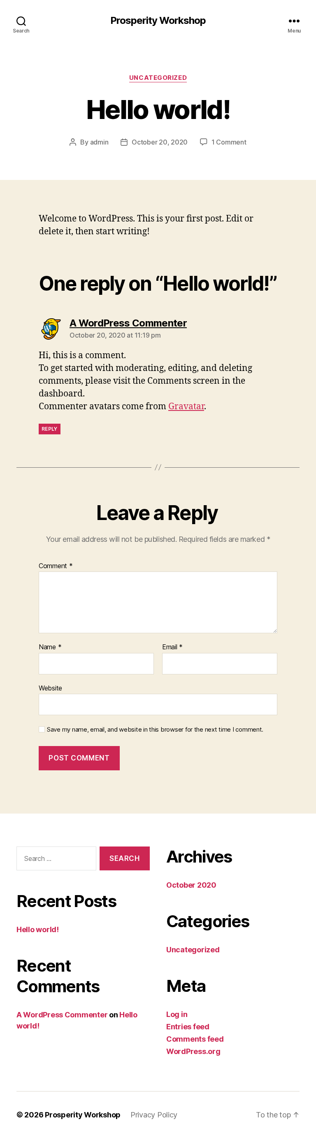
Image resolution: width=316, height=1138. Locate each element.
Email (172, 647)
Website (50, 688)
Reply (50, 429)
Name (50, 647)
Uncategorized (158, 78)
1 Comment (228, 142)
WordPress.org (193, 1051)
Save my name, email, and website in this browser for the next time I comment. (155, 729)
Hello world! (37, 929)
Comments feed (195, 1039)
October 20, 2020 (160, 142)
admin (99, 142)
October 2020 (191, 885)
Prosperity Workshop (158, 21)
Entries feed (187, 1026)
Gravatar (186, 406)
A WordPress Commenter (61, 1014)
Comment (56, 566)
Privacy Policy (153, 1114)
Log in (176, 1014)
